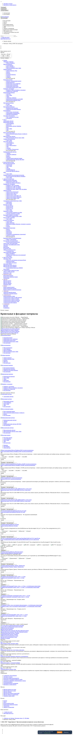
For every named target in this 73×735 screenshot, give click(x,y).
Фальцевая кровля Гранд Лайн (13, 87)
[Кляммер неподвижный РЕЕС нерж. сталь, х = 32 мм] (14, 614)
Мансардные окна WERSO (10, 266)
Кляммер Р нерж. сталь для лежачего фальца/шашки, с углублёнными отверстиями (21, 606)
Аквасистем (9, 164)
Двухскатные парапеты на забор (14, 212)
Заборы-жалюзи (7, 190)
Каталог (2, 698)
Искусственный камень (9, 132)
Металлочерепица (7, 64)
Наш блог (5, 306)
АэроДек (8, 93)
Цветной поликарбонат (12, 114)
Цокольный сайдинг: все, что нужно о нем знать (12, 650)
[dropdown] (1, 1)
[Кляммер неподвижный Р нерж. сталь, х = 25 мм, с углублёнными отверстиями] (20, 586)
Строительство (7, 294)
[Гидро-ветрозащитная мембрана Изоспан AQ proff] (13, 510)
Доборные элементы (8, 61)
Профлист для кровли (8, 88)
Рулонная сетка (7, 248)
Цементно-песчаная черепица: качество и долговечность (14, 656)
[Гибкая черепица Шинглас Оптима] (10, 524)
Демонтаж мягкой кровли (9, 292)
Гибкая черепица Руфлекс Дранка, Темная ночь (12, 566)
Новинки (5, 445)
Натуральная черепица (8, 106)
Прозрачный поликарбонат (12, 113)
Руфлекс (8, 75)
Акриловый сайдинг (8, 121)
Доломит (8, 148)
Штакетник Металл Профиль (13, 182)
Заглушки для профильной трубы (11, 244)
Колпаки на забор (7, 204)
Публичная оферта (7, 682)
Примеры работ (7, 284)
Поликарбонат (6, 110)
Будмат (8, 104)
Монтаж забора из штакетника (10, 694)
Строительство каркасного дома (11, 301)
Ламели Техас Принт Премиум (13, 197)
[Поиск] (16, 36)
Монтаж (5, 279)
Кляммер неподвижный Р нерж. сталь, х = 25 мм (12, 577)
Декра (7, 96)
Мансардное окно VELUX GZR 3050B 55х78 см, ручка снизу (16, 490)
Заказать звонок (7, 41)
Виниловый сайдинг (8, 122)
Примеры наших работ (9, 695)
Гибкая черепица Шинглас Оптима (9, 525)
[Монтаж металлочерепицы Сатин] (9, 635)
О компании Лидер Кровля (10, 675)
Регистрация (6, 14)
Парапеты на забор (8, 211)
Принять (59, 732)
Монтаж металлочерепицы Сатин (9, 637)
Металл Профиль (10, 63)
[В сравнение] (16, 476)
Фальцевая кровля (7, 79)
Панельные (9, 202)
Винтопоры (6, 247)
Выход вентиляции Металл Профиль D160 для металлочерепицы (16, 451)
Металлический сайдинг (9, 136)
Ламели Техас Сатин (11, 194)
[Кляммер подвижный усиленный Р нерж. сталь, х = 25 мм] (15, 595)
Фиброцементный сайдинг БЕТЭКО (15, 159)
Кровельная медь (10, 82)
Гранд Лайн (9, 95)
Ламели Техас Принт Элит (12, 198)
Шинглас (5, 361)
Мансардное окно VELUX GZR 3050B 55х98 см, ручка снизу (16, 501)
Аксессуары (9, 221)
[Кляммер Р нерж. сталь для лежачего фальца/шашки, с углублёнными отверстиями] (21, 605)
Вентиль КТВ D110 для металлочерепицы (11, 479)
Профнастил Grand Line (12, 91)
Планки (8, 226)
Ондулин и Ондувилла (9, 115)
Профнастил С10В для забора (13, 186)
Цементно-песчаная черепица (13, 109)
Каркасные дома (7, 273)
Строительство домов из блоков (11, 298)
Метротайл (6, 380)
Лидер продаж (6, 447)
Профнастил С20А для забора (13, 188)
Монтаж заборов (7, 283)
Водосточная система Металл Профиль (15, 176)
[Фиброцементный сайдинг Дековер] (10, 633)
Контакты (5, 305)
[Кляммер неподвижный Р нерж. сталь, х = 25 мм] (13, 576)
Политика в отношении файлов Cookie (12, 679)
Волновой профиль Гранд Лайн (14, 216)
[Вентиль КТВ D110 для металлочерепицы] (11, 477)
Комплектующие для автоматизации (12, 238)
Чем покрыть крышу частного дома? (9, 643)
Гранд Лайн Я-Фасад (11, 145)
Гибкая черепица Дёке (11, 70)
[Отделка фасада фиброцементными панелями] (12, 625)
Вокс (7, 127)
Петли (7, 225)
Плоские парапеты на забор (13, 213)
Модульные (9, 203)
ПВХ (4, 172)
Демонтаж (5, 291)
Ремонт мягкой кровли (8, 287)
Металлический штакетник (10, 180)
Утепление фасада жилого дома (8, 669)
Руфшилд (8, 77)
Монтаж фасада (7, 282)
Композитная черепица (9, 92)
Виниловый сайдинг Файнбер (13, 126)
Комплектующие (10, 261)
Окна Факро (6, 269)
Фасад (4, 119)
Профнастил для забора (9, 184)
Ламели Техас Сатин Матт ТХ (13, 195)
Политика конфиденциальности (11, 678)
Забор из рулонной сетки (9, 249)
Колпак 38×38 (9, 206)
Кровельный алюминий (12, 84)
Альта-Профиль (10, 123)
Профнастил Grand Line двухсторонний (16, 255)
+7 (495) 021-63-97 (5, 37)
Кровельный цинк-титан (12, 86)
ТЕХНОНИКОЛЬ (10, 170)
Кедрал (8, 155)
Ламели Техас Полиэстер (12, 191)
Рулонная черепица (11, 74)
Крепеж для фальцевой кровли (13, 81)
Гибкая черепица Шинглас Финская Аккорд (11, 553)
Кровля (5, 60)
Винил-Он (8, 124)
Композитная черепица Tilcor (13, 100)
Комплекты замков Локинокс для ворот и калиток (18, 224)
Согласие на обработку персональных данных (14, 680)
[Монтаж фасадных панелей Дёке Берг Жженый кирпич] (15, 630)
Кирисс (8, 135)
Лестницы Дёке (7, 258)
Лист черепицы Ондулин (12, 117)
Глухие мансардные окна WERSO (14, 267)
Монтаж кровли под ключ (9, 689)
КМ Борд (8, 157)
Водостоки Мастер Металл (12, 171)
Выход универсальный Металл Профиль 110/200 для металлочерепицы (18, 465)
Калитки (8, 230)
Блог (2, 642)
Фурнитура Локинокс (8, 220)
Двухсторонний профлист (9, 252)
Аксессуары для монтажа (12, 112)
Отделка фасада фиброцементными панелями (12, 626)
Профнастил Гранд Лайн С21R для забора (16, 189)
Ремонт (5, 285)
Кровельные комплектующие (10, 276)
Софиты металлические (9, 139)
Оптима (8, 168)
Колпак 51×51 (9, 208)
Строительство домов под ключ (11, 270)
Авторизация (6, 13)
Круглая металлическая (9, 163)
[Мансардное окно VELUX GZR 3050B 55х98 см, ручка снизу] (16, 499)
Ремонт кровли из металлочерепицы (12, 289)
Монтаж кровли (7, 280)
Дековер (8, 153)
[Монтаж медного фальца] (7, 628)
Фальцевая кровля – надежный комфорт (10, 662)
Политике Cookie (47, 732)
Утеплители (6, 278)
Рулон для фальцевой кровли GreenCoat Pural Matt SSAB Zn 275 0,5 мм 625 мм (20, 539)
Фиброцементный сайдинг (10, 151)
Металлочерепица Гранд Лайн (13, 68)
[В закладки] (14, 476)
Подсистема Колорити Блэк (13, 242)
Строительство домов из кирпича (11, 300)
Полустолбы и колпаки (9, 217)
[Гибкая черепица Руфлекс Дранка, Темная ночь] (13, 565)
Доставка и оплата (7, 3)
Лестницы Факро (7, 264)
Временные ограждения (9, 227)
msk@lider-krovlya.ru (5, 38)
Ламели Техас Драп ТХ (12, 193)
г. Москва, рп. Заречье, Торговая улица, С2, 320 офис (16, 718)
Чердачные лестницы (11, 262)
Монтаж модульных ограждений (11, 693)
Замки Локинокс (10, 222)
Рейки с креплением (11, 239)
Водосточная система (8, 162)
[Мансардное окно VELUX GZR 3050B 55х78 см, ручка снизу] (16, 488)
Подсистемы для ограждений (10, 240)
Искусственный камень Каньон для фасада (16, 133)
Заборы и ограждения (8, 179)
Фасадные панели (7, 141)
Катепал (8, 73)
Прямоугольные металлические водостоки (13, 175)
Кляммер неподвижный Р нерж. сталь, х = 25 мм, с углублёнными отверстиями (20, 587)
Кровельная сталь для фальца (13, 83)
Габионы (5, 246)
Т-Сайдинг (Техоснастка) (12, 149)
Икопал (8, 72)
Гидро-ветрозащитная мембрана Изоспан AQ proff (13, 512)
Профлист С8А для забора (12, 185)
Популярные (6, 446)
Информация (4, 673)
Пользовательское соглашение (10, 683)
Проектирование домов (9, 296)
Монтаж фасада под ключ (9, 690)
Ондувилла (9, 118)
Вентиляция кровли (8, 275)
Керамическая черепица (12, 108)
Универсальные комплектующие (14, 158)
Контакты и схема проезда (9, 5)
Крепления (9, 233)
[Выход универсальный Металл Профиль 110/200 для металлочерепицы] (18, 464)
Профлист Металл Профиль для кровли (16, 90)
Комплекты (9, 231)
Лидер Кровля (9, 65)
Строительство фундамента (10, 302)
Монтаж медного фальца (7, 629)
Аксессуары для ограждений (10, 243)
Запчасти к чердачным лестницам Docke (16, 260)
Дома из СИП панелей (8, 271)
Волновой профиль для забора (10, 215)
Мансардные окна (7, 257)
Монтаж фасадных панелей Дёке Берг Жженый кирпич (14, 631)
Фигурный (9, 256)
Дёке (7, 130)
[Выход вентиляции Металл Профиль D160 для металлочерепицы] (17, 450)
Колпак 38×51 (9, 207)
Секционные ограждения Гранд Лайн (12, 200)
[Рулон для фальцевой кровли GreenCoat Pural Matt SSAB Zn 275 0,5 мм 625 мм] (20, 538)
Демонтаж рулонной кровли (10, 293)
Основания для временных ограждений (16, 234)
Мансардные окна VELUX (9, 265)
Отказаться (66, 732)
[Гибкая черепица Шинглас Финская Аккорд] (12, 551)
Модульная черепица (8, 103)
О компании (6, 304)
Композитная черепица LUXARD (14, 99)
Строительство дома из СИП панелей (12, 297)
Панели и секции (10, 235)
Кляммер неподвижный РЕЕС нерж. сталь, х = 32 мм (13, 616)
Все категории (6, 342)
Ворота (8, 229)
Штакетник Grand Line (11, 181)
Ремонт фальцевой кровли (9, 288)
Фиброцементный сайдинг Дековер (9, 634)
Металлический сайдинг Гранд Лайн (15, 137)
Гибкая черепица (7, 69)
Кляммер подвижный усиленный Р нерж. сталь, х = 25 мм (15, 596)
